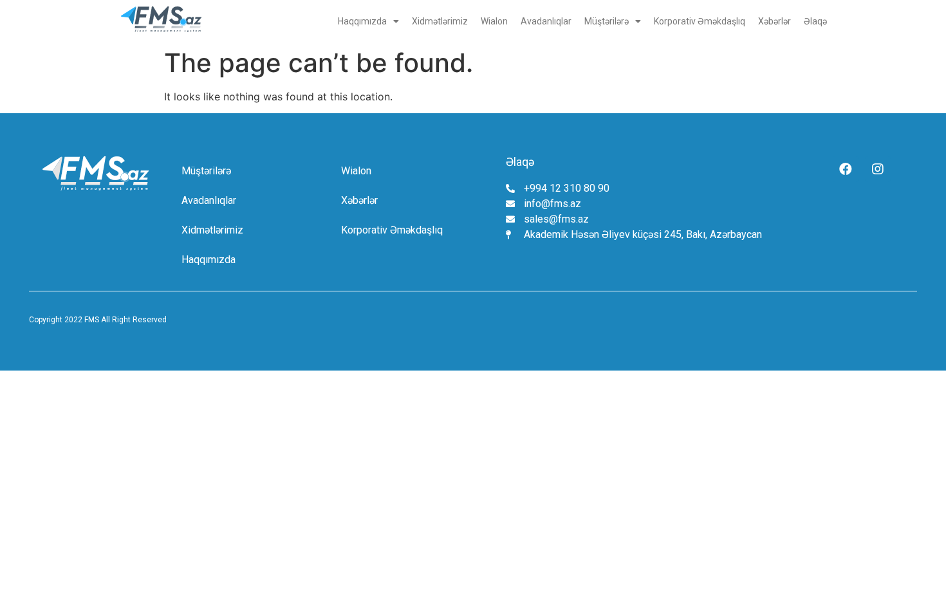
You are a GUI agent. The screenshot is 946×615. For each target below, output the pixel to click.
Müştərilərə (606, 21)
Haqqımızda (362, 21)
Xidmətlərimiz (440, 21)
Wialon (494, 21)
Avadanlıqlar (546, 21)
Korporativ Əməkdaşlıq (699, 21)
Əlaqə (815, 21)
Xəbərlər (774, 21)
